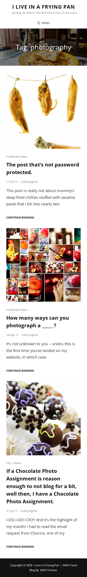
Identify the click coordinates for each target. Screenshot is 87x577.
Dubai (17, 463)
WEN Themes (48, 570)
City (8, 463)
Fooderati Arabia (16, 156)
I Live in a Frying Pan (43, 6)
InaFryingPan (29, 182)
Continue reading (20, 217)
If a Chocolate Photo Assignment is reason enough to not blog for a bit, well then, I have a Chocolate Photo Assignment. (42, 486)
